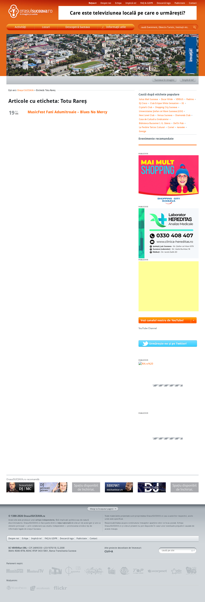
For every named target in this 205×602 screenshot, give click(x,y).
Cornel (171, 127)
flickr (60, 588)
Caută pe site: (160, 550)
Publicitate (180, 3)
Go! (194, 27)
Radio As (191, 571)
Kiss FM (124, 571)
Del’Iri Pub (178, 123)
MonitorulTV (36, 571)
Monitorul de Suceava (14, 571)
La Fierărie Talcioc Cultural (152, 127)
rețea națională (64, 523)
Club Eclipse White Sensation (164, 103)
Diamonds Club (182, 115)
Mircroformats (40, 588)
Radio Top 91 (138, 571)
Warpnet (157, 571)
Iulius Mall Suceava (148, 99)
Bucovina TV (55, 571)
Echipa (118, 3)
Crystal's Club (145, 107)
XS (183, 103)
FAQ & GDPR (146, 3)
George (142, 131)
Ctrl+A (109, 551)
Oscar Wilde (167, 99)
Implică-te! (131, 3)
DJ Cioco (143, 103)
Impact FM (94, 571)
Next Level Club (146, 115)
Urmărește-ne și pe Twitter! (168, 343)
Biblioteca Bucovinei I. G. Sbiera (154, 123)
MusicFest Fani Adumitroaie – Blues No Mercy (67, 112)
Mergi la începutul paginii (102, 509)
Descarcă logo (164, 3)
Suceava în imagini (164, 79)
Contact (193, 3)
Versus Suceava (164, 115)
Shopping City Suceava (166, 107)
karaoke (181, 127)
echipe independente (44, 520)
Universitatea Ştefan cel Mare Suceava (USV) (161, 111)
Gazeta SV (73, 571)
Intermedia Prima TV (111, 571)
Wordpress (16, 588)
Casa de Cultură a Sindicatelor (154, 119)
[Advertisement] (169, 286)
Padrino (190, 99)
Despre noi (105, 3)
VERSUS (179, 99)
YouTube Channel (148, 328)
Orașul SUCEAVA (30, 12)
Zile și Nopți (176, 571)
